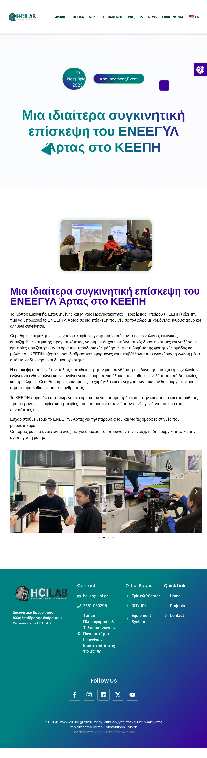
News (152, 17)
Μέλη (93, 17)
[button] (200, 69)
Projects (135, 17)
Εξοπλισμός (113, 17)
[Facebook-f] (75, 695)
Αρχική (60, 17)
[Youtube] (132, 695)
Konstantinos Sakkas (121, 727)
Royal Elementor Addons (114, 731)
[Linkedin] (103, 695)
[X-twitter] (118, 695)
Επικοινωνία (172, 17)
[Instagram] (89, 695)
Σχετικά (77, 17)
